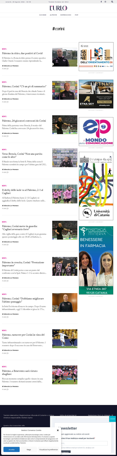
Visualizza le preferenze (48, 449)
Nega (29, 449)
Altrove (53, 15)
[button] (58, 430)
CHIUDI (112, 419)
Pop (76, 15)
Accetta (11, 449)
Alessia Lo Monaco (11, 66)
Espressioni (66, 15)
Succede (42, 15)
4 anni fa (5, 68)
